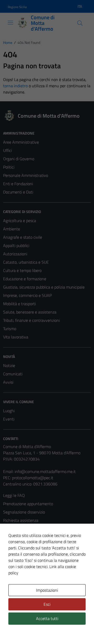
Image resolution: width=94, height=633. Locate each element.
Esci (47, 604)
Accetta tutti (47, 618)
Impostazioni (47, 590)
